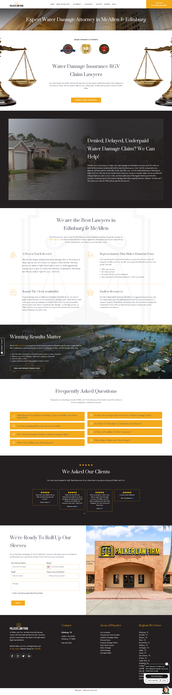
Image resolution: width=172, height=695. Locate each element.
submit (18, 603)
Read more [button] (99, 505)
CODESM (37, 649)
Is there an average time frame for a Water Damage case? (122, 415)
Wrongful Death (105, 653)
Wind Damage (105, 650)
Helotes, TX (143, 676)
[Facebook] (12, 656)
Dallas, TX (142, 650)
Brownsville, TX (144, 643)
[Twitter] (23, 656)
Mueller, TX (143, 673)
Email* (13, 572)
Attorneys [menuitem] (77, 4)
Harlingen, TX (144, 648)
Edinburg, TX (143, 632)
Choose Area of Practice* (55, 572)
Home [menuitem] (52, 4)
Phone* (49, 563)
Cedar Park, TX (144, 661)
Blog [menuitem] (114, 4)
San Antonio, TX (144, 655)
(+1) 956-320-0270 (159, 5)
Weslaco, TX (143, 645)
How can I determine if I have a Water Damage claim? (43, 434)
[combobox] (49, 566)
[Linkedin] (29, 656)
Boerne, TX (143, 679)
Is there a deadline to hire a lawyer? (112, 432)
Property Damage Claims (109, 643)
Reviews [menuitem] (107, 4)
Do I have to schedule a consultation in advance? (118, 423)
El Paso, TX (143, 658)
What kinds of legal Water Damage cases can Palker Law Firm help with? (47, 416)
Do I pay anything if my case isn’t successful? (38, 426)
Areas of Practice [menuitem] (62, 4)
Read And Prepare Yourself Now (27, 368)
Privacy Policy (14, 649)
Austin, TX (142, 653)
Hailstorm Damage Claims (109, 637)
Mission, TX (143, 637)
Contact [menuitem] (99, 4)
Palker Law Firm (54, 239)
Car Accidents (105, 632)
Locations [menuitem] (88, 4)
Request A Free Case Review (86, 100)
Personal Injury (105, 640)
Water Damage (105, 648)
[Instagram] (17, 656)
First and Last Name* (18, 563)
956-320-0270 (67, 643)
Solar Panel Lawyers (107, 645)
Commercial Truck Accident (110, 635)
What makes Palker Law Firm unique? (112, 440)
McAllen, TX (143, 635)
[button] (32, 500)
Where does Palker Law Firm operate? (35, 442)
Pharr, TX (142, 640)
